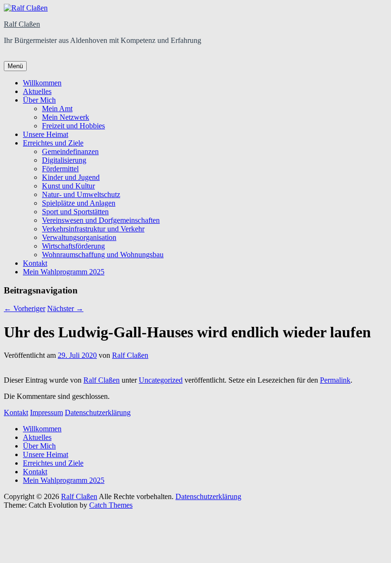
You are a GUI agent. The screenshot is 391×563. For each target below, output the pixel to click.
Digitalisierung (64, 160)
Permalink (335, 380)
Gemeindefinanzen (70, 151)
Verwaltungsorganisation (79, 237)
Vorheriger (24, 308)
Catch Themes (111, 505)
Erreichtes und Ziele (53, 143)
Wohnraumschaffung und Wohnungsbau (103, 254)
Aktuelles (37, 91)
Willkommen (42, 83)
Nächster (65, 308)
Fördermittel (60, 169)
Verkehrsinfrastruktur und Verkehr (93, 229)
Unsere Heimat (45, 134)
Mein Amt (57, 108)
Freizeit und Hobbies (73, 126)
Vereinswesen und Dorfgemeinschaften (101, 220)
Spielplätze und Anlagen (78, 203)
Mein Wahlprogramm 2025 (63, 272)
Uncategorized (161, 380)
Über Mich (39, 100)
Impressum (46, 412)
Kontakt (35, 263)
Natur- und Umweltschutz (81, 194)
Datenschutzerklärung (98, 412)
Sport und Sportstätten (75, 212)
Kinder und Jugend (71, 177)
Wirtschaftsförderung (73, 246)
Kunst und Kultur (68, 186)
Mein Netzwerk (65, 117)
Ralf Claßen (22, 24)
